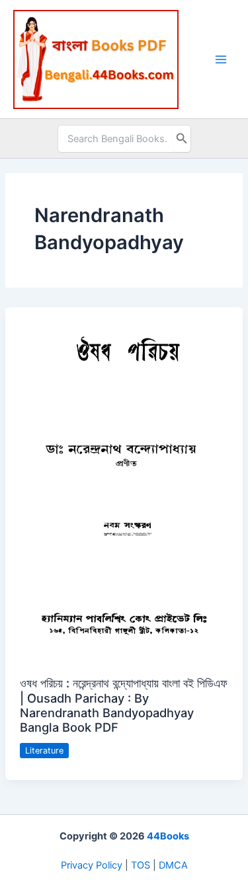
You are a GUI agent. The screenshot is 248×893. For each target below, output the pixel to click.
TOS (140, 865)
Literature (44, 751)
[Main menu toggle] (221, 59)
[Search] (181, 139)
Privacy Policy (91, 865)
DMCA (173, 865)
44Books (168, 836)
